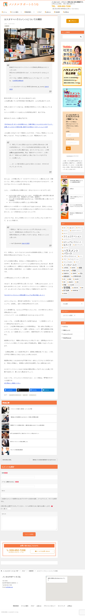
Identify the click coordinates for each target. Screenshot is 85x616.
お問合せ (66, 12)
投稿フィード (66, 330)
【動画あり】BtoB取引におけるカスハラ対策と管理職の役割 (24, 417)
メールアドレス (70, 139)
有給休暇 (77, 279)
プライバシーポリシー (49, 606)
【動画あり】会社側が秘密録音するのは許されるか (44, 459)
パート (81, 256)
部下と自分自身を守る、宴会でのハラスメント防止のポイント (24, 433)
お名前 (67, 131)
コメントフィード (68, 334)
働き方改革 (66, 270)
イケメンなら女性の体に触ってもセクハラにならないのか (76, 205)
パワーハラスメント (69, 256)
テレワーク (65, 247)
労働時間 (74, 273)
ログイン (65, 326)
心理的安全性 (77, 276)
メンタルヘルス (70, 265)
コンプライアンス (67, 239)
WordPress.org (67, 337)
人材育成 (65, 267)
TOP (10, 571)
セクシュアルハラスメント (72, 242)
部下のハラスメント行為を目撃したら (19, 441)
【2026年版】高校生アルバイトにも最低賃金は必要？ (76, 181)
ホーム (5, 12)
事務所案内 (28, 12)
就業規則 (66, 276)
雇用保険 (65, 293)
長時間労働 (75, 290)
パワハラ (67, 253)
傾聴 (80, 268)
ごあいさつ (71, 227)
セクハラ (67, 245)
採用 (64, 279)
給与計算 (76, 287)
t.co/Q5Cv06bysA (18, 80)
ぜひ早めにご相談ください (12, 383)
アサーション (80, 227)
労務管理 (7, 26)
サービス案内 (14, 12)
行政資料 (57, 12)
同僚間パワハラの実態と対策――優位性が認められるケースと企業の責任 (27, 425)
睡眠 (78, 282)
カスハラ (25, 395)
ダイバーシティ (79, 245)
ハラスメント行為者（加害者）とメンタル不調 (21, 408)
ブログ (40, 12)
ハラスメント (33, 395)
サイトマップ (61, 606)
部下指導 (66, 290)
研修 (64, 285)
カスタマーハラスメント (15, 395)
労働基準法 (66, 273)
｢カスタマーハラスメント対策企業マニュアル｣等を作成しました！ (24, 295)
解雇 (82, 287)
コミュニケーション (72, 236)
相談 (64, 282)
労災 (81, 273)
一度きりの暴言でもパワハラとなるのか (76, 197)
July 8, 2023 (25, 243)
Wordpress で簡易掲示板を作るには (76, 213)
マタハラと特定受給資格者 (16, 449)
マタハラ (77, 261)
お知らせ (48, 12)
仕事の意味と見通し (7, 459)
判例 (74, 271)
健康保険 (73, 267)
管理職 (66, 288)
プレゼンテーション (74, 259)
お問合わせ (73, 21)
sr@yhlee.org (9, 587)
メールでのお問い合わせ (43, 551)
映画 (70, 279)
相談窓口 (71, 282)
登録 (68, 148)
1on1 (64, 227)
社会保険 (72, 285)
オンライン (65, 230)
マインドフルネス (67, 262)
